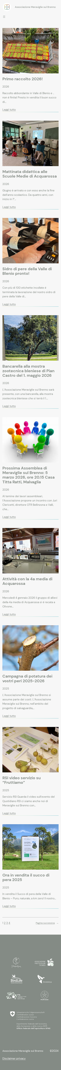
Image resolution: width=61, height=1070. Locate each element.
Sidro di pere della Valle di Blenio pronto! (27, 271)
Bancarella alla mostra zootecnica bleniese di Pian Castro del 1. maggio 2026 (28, 371)
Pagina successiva (47, 922)
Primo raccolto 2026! (22, 79)
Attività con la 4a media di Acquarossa (27, 581)
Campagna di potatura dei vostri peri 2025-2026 (27, 678)
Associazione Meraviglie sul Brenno (35, 7)
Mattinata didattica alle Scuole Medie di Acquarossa (29, 174)
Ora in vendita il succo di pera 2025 (25, 877)
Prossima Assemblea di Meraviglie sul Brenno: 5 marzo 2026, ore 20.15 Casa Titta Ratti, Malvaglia (28, 475)
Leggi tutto (9, 109)
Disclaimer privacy (14, 1058)
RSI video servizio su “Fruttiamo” (21, 780)
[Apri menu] (4, 16)
